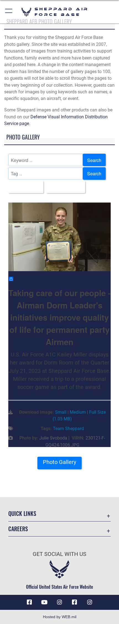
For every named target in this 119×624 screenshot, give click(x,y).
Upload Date (64, 187)
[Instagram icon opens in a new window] (59, 602)
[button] (9, 12)
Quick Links (22, 514)
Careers (18, 529)
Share (20, 279)
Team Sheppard (68, 428)
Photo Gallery (59, 462)
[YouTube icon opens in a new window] (44, 602)
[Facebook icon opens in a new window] (29, 602)
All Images (24, 187)
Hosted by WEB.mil (59, 617)
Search (94, 160)
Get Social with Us (59, 554)
